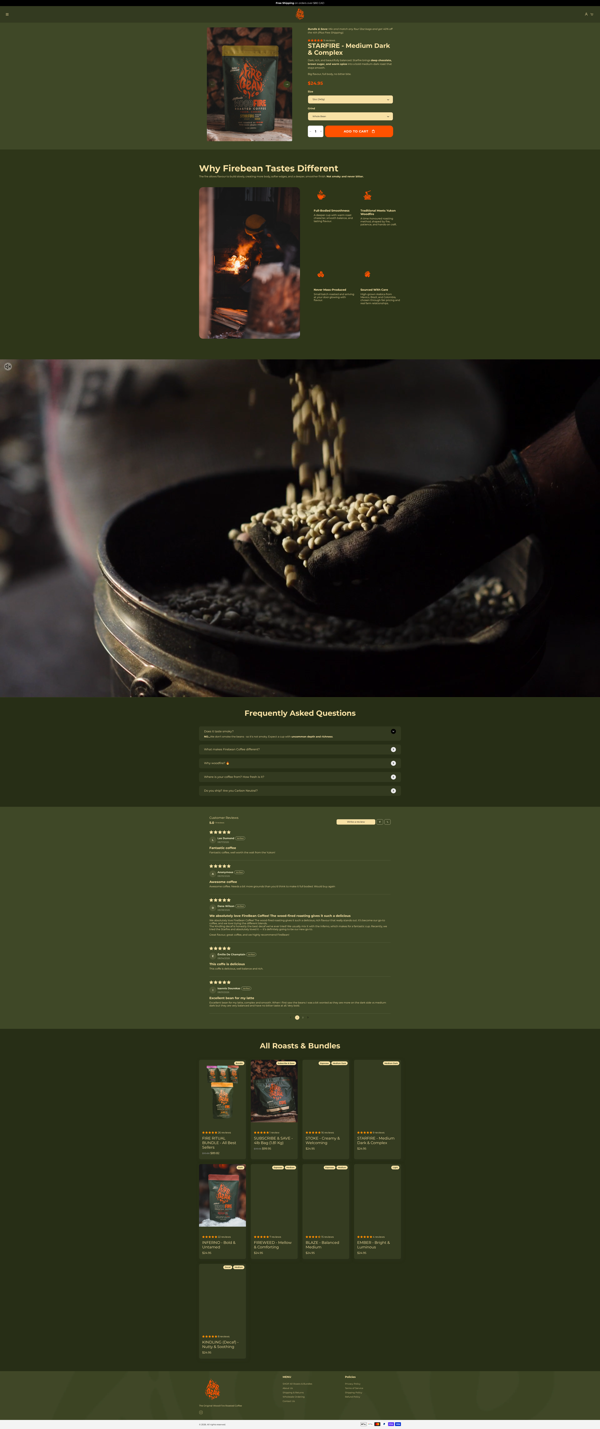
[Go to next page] (308, 1017)
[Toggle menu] (7, 14)
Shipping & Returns (293, 1392)
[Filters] (380, 822)
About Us (288, 1388)
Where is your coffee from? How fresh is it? (234, 777)
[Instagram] (201, 1413)
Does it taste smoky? (219, 731)
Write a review (356, 821)
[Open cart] (592, 14)
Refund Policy (352, 1396)
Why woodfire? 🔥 (216, 763)
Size (310, 91)
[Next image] (286, 84)
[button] (315, 40)
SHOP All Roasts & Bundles (297, 1383)
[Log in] (586, 14)
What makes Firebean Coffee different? (232, 749)
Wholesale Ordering (294, 1396)
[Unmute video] (8, 366)
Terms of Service (354, 1388)
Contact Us (289, 1401)
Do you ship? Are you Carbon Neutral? (231, 790)
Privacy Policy (352, 1383)
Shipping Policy (353, 1392)
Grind (311, 108)
